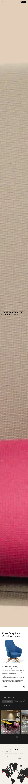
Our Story (5, 686)
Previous (12, 737)
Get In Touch (23, 1)
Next (17, 737)
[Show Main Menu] (2, 1)
